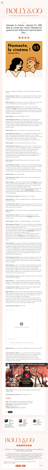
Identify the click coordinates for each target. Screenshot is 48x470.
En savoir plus (18, 465)
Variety (15, 108)
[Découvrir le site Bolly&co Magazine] (24, 439)
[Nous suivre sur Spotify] (24, 445)
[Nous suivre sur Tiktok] (31, 445)
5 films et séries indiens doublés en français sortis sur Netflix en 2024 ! (23, 422)
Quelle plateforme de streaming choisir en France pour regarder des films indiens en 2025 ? (9, 424)
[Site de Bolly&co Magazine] (24, 12)
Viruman (35, 182)
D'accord (23, 465)
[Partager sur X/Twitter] (22, 38)
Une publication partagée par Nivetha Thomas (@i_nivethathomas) (21, 342)
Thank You (20, 235)
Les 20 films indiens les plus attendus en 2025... (37, 422)
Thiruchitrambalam (29, 190)
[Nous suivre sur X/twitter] (22, 445)
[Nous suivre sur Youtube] (26, 445)
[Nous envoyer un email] (29, 445)
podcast (24, 22)
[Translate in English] (28, 38)
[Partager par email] (25, 38)
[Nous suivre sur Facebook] (17, 445)
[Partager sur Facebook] (20, 38)
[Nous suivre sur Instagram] (20, 445)
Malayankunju (31, 230)
